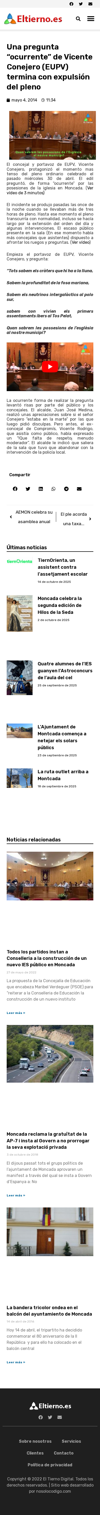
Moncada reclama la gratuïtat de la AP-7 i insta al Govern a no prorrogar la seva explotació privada (48, 1140)
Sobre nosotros (35, 1441)
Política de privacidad (50, 1464)
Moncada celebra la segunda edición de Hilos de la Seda (60, 605)
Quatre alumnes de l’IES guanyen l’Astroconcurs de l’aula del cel (65, 670)
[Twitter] (81, 4)
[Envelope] (90, 4)
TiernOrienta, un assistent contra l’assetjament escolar (63, 567)
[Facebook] (71, 4)
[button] (91, 18)
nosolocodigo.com (53, 1491)
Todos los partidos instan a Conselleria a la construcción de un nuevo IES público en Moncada (47, 958)
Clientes (35, 1453)
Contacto (64, 1453)
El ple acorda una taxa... (74, 519)
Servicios (71, 1441)
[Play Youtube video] (50, 366)
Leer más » (16, 1013)
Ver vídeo (80, 242)
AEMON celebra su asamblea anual (34, 517)
